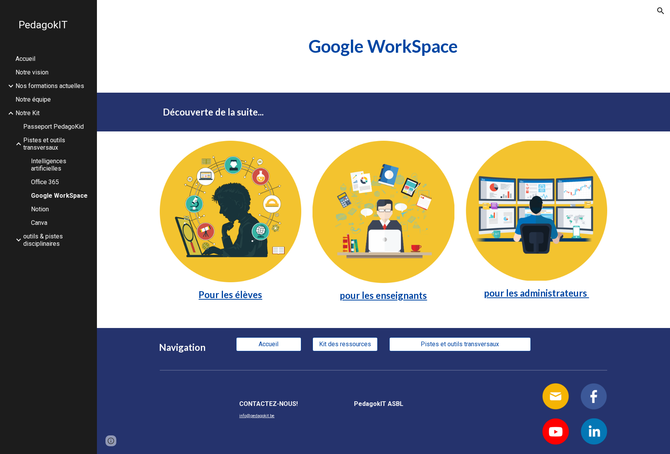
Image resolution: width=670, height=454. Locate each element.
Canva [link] (39, 222)
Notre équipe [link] (33, 99)
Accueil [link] (25, 58)
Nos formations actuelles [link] (50, 86)
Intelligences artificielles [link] (48, 164)
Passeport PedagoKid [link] (53, 126)
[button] (660, 11)
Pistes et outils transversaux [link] (44, 143)
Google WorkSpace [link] (59, 195)
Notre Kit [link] (28, 113)
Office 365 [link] (45, 182)
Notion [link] (40, 209)
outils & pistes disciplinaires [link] (43, 240)
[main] (383, 46)
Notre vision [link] (32, 72)
